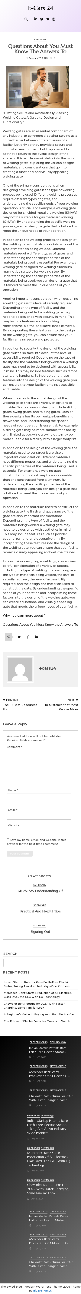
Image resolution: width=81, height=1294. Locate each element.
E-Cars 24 (40, 8)
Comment (14, 747)
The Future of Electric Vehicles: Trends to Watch (37, 1021)
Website (13, 825)
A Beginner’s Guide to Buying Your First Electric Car (39, 1014)
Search (10, 954)
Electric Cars (38, 1042)
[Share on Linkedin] (36, 637)
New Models (58, 1066)
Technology (58, 1042)
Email (12, 809)
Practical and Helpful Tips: (40, 911)
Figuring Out (40, 931)
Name (13, 790)
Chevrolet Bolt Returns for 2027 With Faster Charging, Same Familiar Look (51, 1098)
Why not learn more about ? (24, 615)
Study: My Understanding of (40, 891)
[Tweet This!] (19, 637)
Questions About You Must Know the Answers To (40, 624)
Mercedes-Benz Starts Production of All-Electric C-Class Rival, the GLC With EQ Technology (49, 1074)
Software (40, 39)
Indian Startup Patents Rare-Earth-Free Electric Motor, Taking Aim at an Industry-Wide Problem (51, 1050)
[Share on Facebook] (27, 637)
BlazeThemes (42, 1290)
